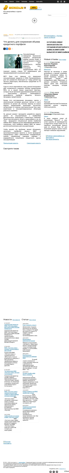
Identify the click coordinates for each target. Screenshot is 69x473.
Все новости (16, 320)
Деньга (46, 116)
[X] (4, 49)
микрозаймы (22, 462)
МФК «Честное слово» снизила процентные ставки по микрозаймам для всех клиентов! (11, 394)
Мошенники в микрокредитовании (29, 340)
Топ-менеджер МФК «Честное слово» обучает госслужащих (11, 372)
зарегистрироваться (35, 9)
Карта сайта (39, 1)
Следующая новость (34, 143)
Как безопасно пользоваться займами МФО (30, 356)
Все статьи (32, 320)
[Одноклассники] (9, 49)
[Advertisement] (22, 232)
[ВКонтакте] (7, 49)
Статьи (17, 1)
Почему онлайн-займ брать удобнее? (29, 374)
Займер (46, 99)
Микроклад (47, 69)
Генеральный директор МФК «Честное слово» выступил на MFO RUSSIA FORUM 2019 (11, 327)
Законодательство (54, 44)
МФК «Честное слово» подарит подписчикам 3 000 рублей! (11, 349)
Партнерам (24, 1)
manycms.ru (62, 468)
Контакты (31, 1)
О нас (5, 1)
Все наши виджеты (52, 139)
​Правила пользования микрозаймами (29, 407)
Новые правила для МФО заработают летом (30, 392)
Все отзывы (62, 59)
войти (34, 7)
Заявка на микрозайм (55, 50)
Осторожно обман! (54, 42)
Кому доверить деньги (29, 325)
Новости (11, 1)
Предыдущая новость (10, 143)
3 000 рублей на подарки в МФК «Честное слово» (11, 416)
